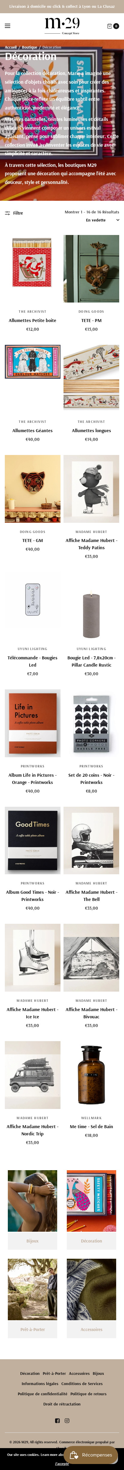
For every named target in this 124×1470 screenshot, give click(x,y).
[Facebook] (57, 1420)
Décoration (30, 1373)
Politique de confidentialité (42, 1393)
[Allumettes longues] (91, 379)
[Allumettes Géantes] (32, 379)
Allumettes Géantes (32, 430)
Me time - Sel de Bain (91, 1126)
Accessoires (79, 1373)
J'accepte (62, 1463)
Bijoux (98, 1373)
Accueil (11, 47)
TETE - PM (91, 320)
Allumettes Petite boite (32, 320)
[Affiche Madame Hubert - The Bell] (91, 841)
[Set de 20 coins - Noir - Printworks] (91, 723)
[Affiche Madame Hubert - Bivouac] (91, 958)
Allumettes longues (91, 430)
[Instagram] (67, 1420)
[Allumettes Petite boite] (32, 269)
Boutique (29, 47)
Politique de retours (88, 1393)
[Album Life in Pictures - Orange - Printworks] (32, 723)
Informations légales (40, 1383)
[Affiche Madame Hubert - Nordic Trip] (32, 1075)
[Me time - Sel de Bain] (91, 1075)
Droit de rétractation (62, 1404)
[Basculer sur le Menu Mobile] (11, 26)
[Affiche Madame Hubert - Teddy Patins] (91, 489)
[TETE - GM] (32, 489)
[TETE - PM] (91, 269)
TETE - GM (32, 540)
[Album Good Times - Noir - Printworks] (32, 841)
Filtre (18, 213)
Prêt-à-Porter (54, 1373)
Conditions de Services (82, 1383)
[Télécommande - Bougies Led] (32, 606)
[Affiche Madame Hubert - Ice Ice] (32, 958)
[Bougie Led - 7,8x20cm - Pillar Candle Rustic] (91, 606)
